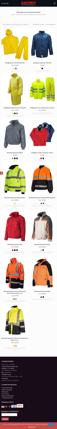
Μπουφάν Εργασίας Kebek (42, 291)
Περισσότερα (31, 427)
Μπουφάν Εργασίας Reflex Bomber (14, 197)
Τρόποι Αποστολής (6, 388)
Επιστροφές (4, 392)
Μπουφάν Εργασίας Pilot (14, 244)
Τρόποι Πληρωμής (6, 390)
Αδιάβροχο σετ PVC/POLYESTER (14, 63)
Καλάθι (5, 3)
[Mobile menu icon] (55, 3)
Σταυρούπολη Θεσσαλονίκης (10, 366)
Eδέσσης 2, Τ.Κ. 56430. (8, 368)
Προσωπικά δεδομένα (7, 396)
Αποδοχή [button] (51, 424)
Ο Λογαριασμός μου (7, 398)
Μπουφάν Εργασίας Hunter (42, 244)
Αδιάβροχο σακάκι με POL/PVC (42, 63)
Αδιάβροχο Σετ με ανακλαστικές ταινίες (42, 108)
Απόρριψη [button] (25, 427)
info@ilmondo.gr (6, 374)
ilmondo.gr (4, 378)
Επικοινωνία (5, 394)
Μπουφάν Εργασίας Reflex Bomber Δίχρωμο (42, 197)
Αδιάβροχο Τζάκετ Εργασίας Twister (42, 152)
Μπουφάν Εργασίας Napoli (15, 152)
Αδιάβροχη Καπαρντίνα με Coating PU (15, 108)
